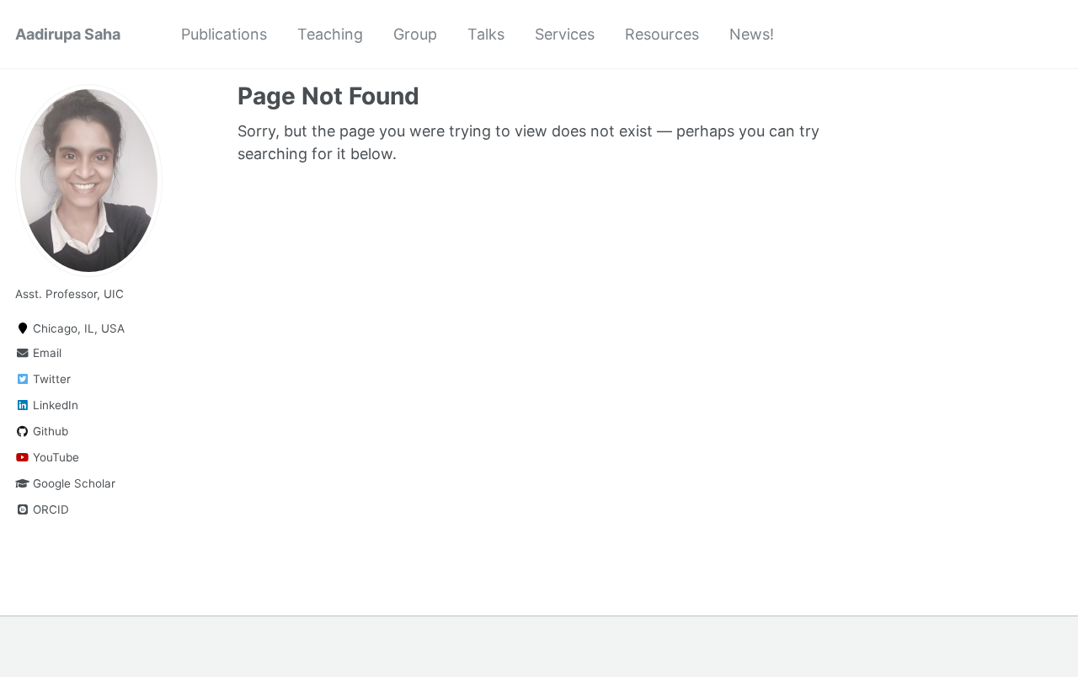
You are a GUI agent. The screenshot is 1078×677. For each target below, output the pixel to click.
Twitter (50, 379)
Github (48, 431)
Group (415, 34)
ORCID (49, 509)
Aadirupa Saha (67, 34)
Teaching (330, 34)
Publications (224, 34)
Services (565, 34)
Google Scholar (72, 483)
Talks (485, 34)
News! (751, 34)
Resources (662, 34)
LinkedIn (53, 405)
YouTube (54, 457)
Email (45, 353)
